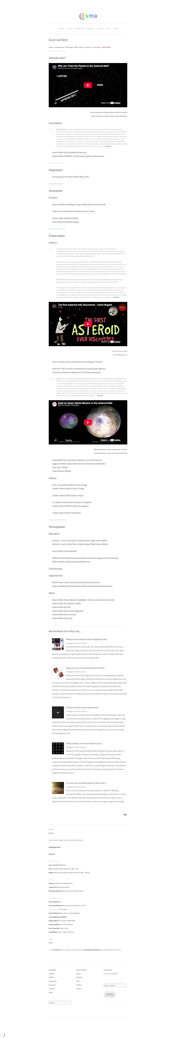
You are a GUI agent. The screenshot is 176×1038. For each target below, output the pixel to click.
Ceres (60, 909)
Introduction (57, 58)
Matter (51, 873)
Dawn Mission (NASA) (61, 471)
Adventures (79, 28)
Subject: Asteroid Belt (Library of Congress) (70, 506)
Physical (82, 47)
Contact (79, 989)
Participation (57, 527)
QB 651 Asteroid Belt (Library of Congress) (73, 502)
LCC (53, 502)
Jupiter (61, 913)
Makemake (71, 921)
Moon (81, 891)
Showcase (91, 28)
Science (53, 197)
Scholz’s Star (64, 928)
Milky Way (57, 887)
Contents (100, 28)
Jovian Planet (54, 913)
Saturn (66, 913)
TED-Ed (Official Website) (120, 355)
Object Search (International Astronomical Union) (73, 211)
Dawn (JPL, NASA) (60, 468)
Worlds (70, 28)
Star (63, 891)
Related (51, 833)
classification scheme (92, 950)
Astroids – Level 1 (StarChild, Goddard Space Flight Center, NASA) (79, 541)
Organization (56, 575)
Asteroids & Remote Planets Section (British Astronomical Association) (82, 586)
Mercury (64, 906)
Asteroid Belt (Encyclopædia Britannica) (69, 153)
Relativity (63, 865)
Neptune (77, 913)
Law (50, 865)
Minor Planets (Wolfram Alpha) (65, 222)
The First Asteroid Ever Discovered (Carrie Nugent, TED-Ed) (77, 362)
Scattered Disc (54, 924)
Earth (74, 906)
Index (109, 28)
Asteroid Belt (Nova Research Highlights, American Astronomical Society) (83, 600)
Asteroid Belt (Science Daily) (64, 615)
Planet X (70, 924)
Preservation (57, 236)
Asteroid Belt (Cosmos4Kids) (64, 551)
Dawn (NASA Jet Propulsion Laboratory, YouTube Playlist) (77, 460)
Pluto (59, 921)
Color (77, 869)
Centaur (65, 932)
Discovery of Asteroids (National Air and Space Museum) (76, 372)
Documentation (81, 970)
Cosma (51, 47)
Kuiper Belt (53, 921)
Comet (59, 932)
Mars (84, 906)
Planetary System (55, 891)
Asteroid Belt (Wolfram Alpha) (65, 218)
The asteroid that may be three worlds (82, 708)
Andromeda (65, 887)
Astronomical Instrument (64, 883)
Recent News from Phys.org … (65, 631)
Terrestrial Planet (55, 906)
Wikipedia (108, 146)
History (53, 242)
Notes (51, 943)
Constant (55, 865)
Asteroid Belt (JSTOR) (61, 607)
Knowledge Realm (55, 847)
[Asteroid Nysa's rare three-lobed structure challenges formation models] (58, 754)
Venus (70, 906)
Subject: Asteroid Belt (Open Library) (68, 496)
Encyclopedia (55, 123)
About (116, 28)
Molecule (66, 873)
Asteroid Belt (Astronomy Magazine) (67, 611)
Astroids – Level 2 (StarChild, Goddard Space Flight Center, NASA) (80, 544)
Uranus (71, 913)
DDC (54, 485)
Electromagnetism (64, 869)
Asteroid (71, 932)
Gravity (55, 869)
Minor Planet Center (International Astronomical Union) (76, 582)
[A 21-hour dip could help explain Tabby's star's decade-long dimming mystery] (58, 793)
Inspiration (56, 170)
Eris (61, 924)
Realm (76, 47)
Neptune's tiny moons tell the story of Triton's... (85, 668)
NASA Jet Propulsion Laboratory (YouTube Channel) (110, 449)
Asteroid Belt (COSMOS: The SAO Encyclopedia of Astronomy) (78, 156)
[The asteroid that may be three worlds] (58, 718)
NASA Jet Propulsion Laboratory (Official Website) (111, 453)
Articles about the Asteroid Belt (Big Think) (70, 177)
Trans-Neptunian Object (58, 917)
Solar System (96, 47)
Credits (78, 985)
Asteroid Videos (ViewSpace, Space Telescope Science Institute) (79, 205)
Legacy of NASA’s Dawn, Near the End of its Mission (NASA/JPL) (79, 464)
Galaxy (51, 887)
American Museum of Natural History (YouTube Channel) (108, 112)
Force (51, 869)
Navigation (52, 970)
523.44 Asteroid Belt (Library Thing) (72, 485)
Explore (61, 28)
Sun (60, 902)
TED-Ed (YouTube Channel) (119, 351)
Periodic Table (79, 873)
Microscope (58, 873)
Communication (59, 47)
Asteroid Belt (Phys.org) (62, 618)
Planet (76, 891)
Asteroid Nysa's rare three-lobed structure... (84, 744)
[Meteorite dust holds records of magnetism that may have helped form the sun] (58, 650)
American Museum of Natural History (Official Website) (109, 116)
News (52, 593)
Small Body (53, 932)
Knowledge (69, 47)
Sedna (65, 924)
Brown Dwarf (69, 891)
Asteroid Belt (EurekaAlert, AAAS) (66, 604)
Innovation (56, 190)
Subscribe (109, 994)
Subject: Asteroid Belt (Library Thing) (68, 489)
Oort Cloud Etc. (54, 928)
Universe (88, 47)
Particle (87, 873)
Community (55, 568)
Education (54, 533)
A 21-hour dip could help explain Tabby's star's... (86, 783)
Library (53, 478)
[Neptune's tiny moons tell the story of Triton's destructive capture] (58, 678)
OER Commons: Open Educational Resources (71, 562)
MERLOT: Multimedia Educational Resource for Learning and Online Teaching (85, 558)
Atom (72, 873)
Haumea (64, 921)
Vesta (65, 909)
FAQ (77, 981)
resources (57, 950)
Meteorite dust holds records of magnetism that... (87, 639)
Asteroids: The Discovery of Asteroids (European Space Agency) (79, 369)
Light (72, 869)
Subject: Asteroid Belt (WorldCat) (66, 513)
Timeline (79, 977)
